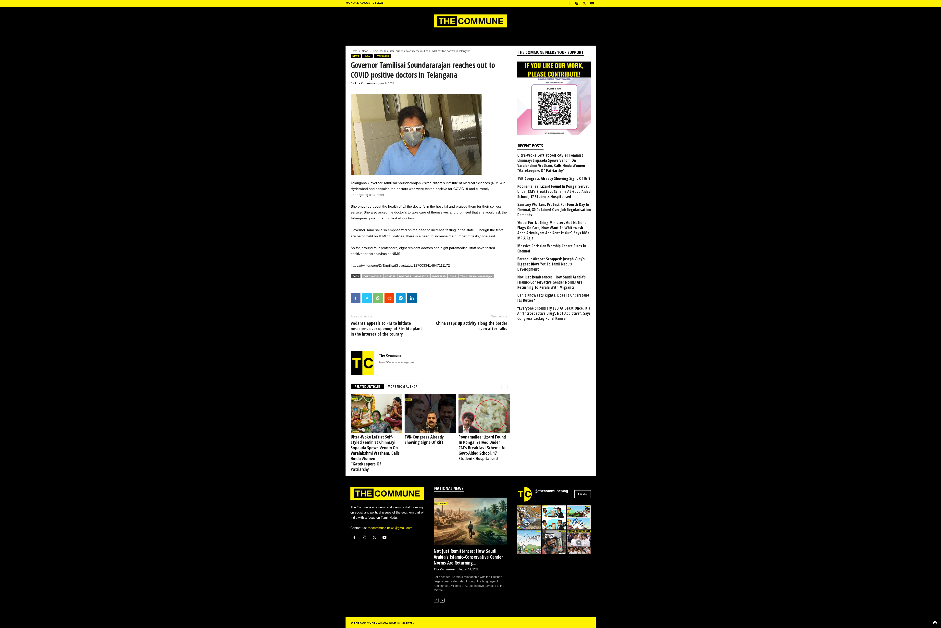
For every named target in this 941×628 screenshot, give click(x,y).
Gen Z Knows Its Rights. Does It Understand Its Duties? (553, 298)
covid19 (390, 276)
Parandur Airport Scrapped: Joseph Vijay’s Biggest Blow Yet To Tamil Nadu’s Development (551, 264)
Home (354, 51)
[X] (584, 3)
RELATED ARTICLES (367, 386)
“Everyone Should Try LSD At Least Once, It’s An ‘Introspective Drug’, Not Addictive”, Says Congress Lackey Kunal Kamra (554, 313)
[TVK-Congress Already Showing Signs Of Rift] (429, 413)
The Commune (365, 83)
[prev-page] (499, 386)
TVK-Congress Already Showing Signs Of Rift (424, 439)
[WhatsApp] (378, 298)
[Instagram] (577, 3)
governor (421, 276)
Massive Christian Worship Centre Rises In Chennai (551, 248)
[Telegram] (401, 298)
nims (453, 276)
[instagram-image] (529, 517)
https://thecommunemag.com (396, 362)
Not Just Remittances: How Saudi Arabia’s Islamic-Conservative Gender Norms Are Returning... (468, 557)
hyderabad (439, 276)
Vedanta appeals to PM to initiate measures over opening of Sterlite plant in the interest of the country (386, 328)
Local (367, 56)
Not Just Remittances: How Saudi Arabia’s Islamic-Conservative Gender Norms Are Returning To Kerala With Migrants (551, 282)
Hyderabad (382, 56)
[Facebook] (569, 3)
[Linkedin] (412, 298)
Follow (582, 494)
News (365, 51)
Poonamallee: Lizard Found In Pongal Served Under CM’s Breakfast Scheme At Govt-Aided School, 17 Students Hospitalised (482, 447)
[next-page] (505, 386)
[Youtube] (592, 3)
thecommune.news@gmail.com (390, 528)
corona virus (372, 276)
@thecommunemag (551, 491)
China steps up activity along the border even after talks (471, 325)
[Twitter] (367, 298)
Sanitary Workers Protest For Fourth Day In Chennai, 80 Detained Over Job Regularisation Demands (554, 209)
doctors (405, 276)
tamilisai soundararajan (476, 276)
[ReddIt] (389, 298)
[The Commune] (470, 20)
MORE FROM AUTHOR (403, 386)
